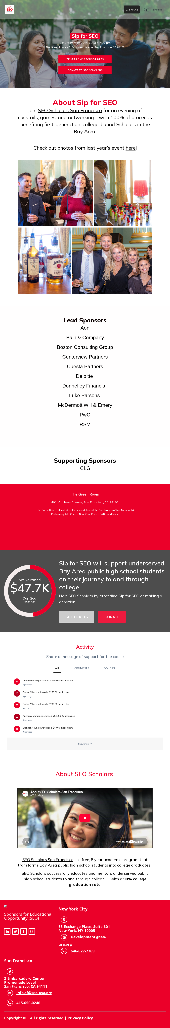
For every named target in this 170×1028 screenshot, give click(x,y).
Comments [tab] (81, 668)
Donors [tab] (109, 668)
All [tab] (57, 668)
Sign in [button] (157, 9)
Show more (84, 744)
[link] (9, 9)
